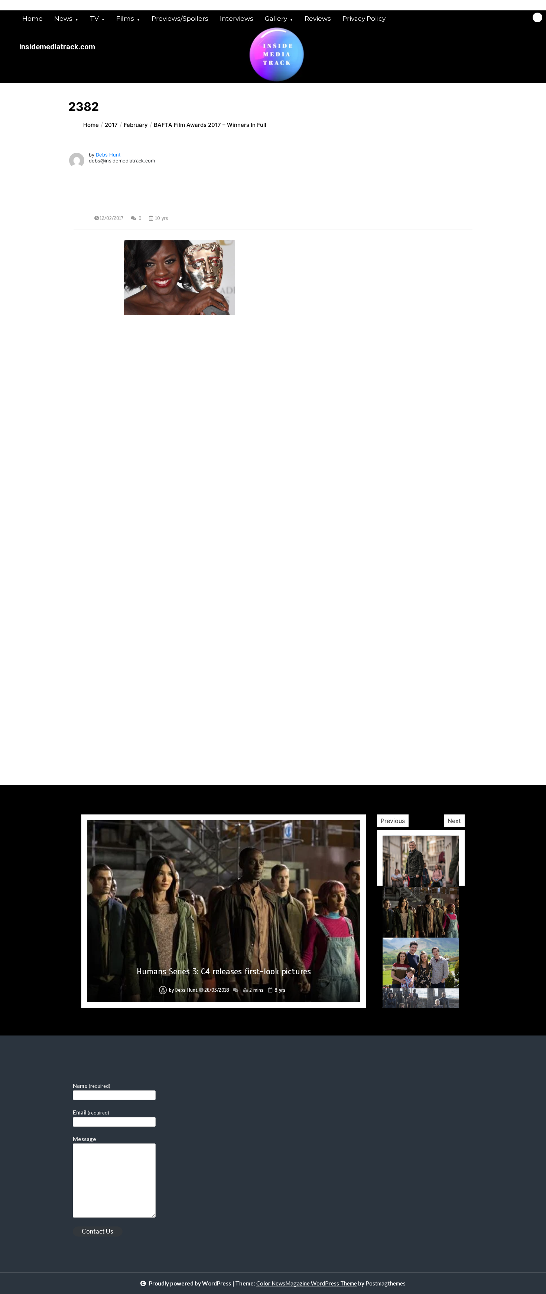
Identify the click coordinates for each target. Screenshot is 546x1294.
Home (32, 18)
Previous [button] (393, 820)
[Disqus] (272, 498)
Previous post (109, 382)
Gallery (276, 18)
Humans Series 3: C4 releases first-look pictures (224, 972)
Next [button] (454, 820)
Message (84, 1139)
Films (125, 18)
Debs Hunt (108, 155)
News (63, 18)
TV (94, 18)
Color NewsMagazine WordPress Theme (306, 1283)
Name (91, 1085)
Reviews (318, 18)
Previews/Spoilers (180, 18)
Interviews (236, 18)
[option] (223, 911)
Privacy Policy (364, 18)
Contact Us (97, 1231)
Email (91, 1112)
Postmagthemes (385, 1283)
